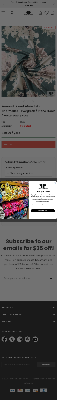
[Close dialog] (55, 183)
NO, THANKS (42, 215)
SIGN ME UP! (42, 210)
